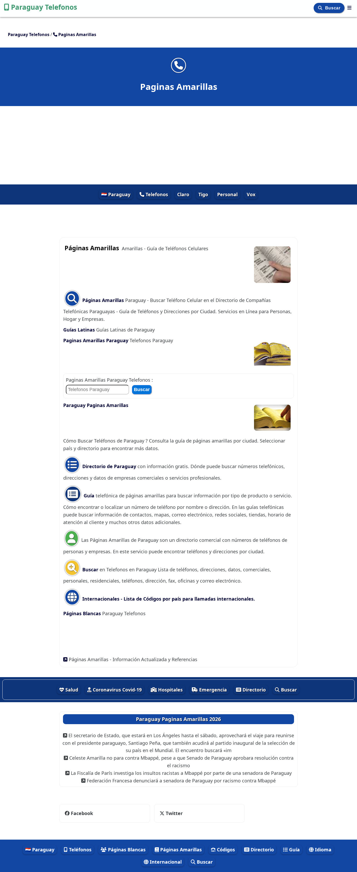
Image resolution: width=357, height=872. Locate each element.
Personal (227, 194)
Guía (89, 495)
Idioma (322, 849)
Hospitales (170, 690)
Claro (183, 194)
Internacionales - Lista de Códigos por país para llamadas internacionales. (168, 599)
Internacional (165, 862)
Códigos (225, 849)
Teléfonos (79, 849)
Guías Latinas (79, 330)
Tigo (203, 194)
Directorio (253, 690)
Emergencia (212, 690)
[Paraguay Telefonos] (349, 7)
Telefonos (156, 194)
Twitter (170, 813)
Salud (71, 690)
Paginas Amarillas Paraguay (95, 340)
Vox (251, 194)
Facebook (82, 813)
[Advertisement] (178, 145)
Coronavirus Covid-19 (116, 690)
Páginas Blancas (82, 613)
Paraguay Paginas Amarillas (95, 405)
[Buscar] (321, 8)
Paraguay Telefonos (44, 7)
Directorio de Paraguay (109, 466)
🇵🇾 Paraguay (115, 194)
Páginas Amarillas (103, 300)
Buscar (333, 8)
